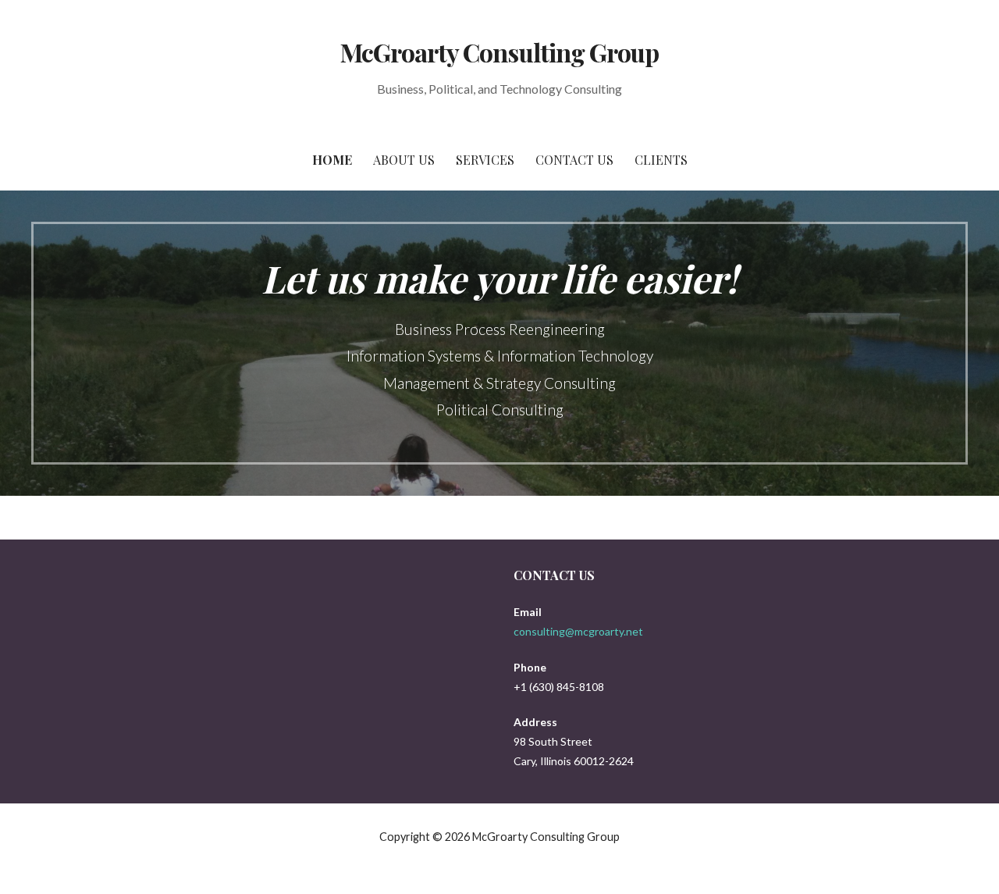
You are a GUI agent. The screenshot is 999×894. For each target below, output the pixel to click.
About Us (404, 159)
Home (332, 159)
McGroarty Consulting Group (499, 52)
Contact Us (574, 159)
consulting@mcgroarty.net (578, 631)
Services (485, 159)
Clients (661, 159)
